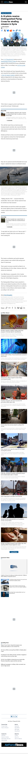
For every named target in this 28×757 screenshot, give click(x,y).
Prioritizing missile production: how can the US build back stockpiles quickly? (18, 580)
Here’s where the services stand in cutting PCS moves (12, 425)
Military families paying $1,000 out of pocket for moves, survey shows (12, 519)
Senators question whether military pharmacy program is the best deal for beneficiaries (12, 331)
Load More (14, 552)
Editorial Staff (4, 740)
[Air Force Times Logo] (8, 1)
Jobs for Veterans (18, 738)
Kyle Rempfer (5, 26)
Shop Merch (17, 731)
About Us (17, 737)
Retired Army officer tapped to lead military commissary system (11, 378)
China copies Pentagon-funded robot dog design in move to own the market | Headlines (17, 586)
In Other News (5, 313)
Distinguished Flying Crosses (8, 61)
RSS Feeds (17, 729)
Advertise (3, 735)
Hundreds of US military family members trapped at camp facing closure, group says (13, 655)
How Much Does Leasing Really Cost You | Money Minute (17, 593)
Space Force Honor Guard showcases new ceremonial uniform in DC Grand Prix (11, 645)
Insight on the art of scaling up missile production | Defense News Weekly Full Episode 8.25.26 (14, 575)
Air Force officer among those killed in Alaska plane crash (13, 650)
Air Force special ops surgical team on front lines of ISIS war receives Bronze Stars (15, 220)
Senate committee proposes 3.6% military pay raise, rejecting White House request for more (13, 544)
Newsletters (17, 727)
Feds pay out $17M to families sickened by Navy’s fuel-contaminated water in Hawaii (13, 474)
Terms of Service (4, 727)
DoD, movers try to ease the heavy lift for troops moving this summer (13, 449)
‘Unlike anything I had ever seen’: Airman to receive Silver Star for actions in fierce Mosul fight (16, 114)
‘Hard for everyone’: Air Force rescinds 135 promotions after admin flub (11, 401)
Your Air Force (6, 13)
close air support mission (8, 75)
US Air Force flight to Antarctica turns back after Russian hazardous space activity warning (13, 660)
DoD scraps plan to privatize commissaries (11, 496)
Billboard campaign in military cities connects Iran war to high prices (13, 664)
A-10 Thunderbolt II (8, 59)
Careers (16, 735)
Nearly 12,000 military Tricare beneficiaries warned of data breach (14, 355)
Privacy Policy (4, 726)
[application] (14, 566)
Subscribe (17, 726)
